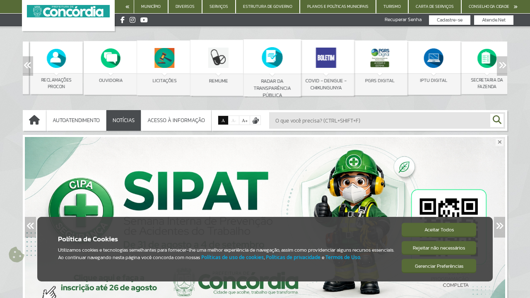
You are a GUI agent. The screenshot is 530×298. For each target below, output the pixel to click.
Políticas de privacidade (293, 257)
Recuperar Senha (403, 19)
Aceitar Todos (439, 229)
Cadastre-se (450, 20)
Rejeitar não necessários (439, 248)
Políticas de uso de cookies (232, 257)
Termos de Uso (342, 257)
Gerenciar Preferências (439, 266)
